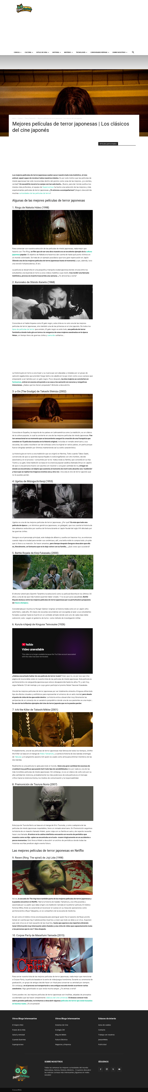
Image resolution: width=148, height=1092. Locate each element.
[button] (133, 52)
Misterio (67, 52)
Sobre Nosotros (119, 52)
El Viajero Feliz (17, 1025)
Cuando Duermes (19, 1039)
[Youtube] (119, 1069)
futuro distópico (21, 603)
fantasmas (16, 382)
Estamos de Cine (61, 1025)
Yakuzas (18, 757)
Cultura (28, 52)
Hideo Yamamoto (47, 754)
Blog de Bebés (60, 1035)
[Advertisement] (94, 8)
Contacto (101, 1030)
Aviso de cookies (104, 1025)
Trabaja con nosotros (106, 1035)
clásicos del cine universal (57, 998)
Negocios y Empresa (63, 1044)
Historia (55, 52)
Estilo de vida (41, 52)
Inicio (14, 118)
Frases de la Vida (18, 1030)
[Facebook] (100, 1069)
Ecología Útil (60, 1030)
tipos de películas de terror (23, 329)
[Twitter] (113, 1069)
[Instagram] (107, 1069)
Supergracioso (17, 1044)
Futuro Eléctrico (61, 1039)
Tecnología (80, 52)
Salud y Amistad (18, 1035)
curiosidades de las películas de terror (34, 193)
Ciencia (17, 52)
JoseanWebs (103, 1039)
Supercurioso (48, 187)
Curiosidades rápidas (99, 52)
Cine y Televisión (30, 118)
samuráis (51, 335)
